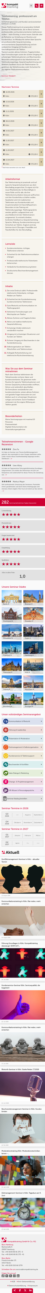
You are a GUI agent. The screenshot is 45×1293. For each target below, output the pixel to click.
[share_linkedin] (30, 1290)
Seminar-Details (8, 76)
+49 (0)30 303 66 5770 (13, 1265)
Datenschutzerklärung (17, 1286)
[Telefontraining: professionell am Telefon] (37, 6)
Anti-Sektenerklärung (26, 1282)
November (27, 822)
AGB (13, 1282)
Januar (17, 835)
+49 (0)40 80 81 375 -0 (14, 1252)
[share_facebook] (19, 1290)
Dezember (37, 822)
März (37, 835)
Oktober (17, 822)
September (37, 815)
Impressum (33, 1286)
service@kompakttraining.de (27, 1269)
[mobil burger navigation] (31, 6)
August (27, 815)
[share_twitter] (25, 1290)
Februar (27, 835)
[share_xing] (14, 1290)
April (16, 843)
